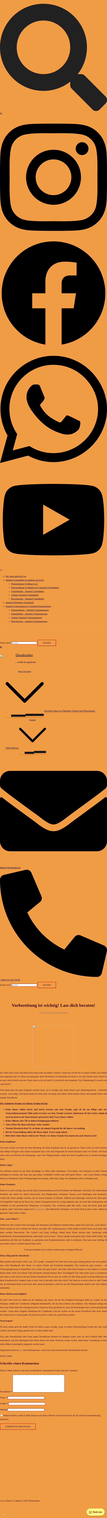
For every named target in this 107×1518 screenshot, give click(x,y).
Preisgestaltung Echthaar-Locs (24, 584)
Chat (44, 752)
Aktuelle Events (31, 715)
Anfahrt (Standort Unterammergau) (26, 617)
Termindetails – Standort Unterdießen (27, 591)
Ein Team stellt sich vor (16, 576)
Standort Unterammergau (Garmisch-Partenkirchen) (28, 606)
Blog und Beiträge (18, 716)
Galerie (41, 715)
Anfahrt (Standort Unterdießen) (25, 595)
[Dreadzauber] (7, 658)
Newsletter (38, 752)
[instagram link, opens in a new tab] (53, 237)
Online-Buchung (12, 748)
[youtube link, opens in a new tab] (53, 566)
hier (20, 1350)
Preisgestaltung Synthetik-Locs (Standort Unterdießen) (35, 587)
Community (29, 753)
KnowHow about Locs (53, 711)
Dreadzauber (24, 655)
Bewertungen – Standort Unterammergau (29, 621)
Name (3, 1397)
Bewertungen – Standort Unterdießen (27, 599)
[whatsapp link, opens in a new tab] (53, 470)
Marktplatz (67, 711)
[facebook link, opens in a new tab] (53, 346)
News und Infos (24, 671)
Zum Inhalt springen (9, 2)
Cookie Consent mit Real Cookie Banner (24, 1515)
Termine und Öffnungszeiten (83, 711)
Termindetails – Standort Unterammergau (29, 614)
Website (3, 1409)
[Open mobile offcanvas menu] (1, 570)
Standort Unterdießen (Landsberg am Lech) (25, 580)
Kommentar (6, 1391)
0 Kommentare (63, 1013)
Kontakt (32, 720)
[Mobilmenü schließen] (1, 647)
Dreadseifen (39, 1209)
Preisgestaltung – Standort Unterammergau (30, 610)
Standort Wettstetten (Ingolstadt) (20, 602)
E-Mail (4, 1403)
